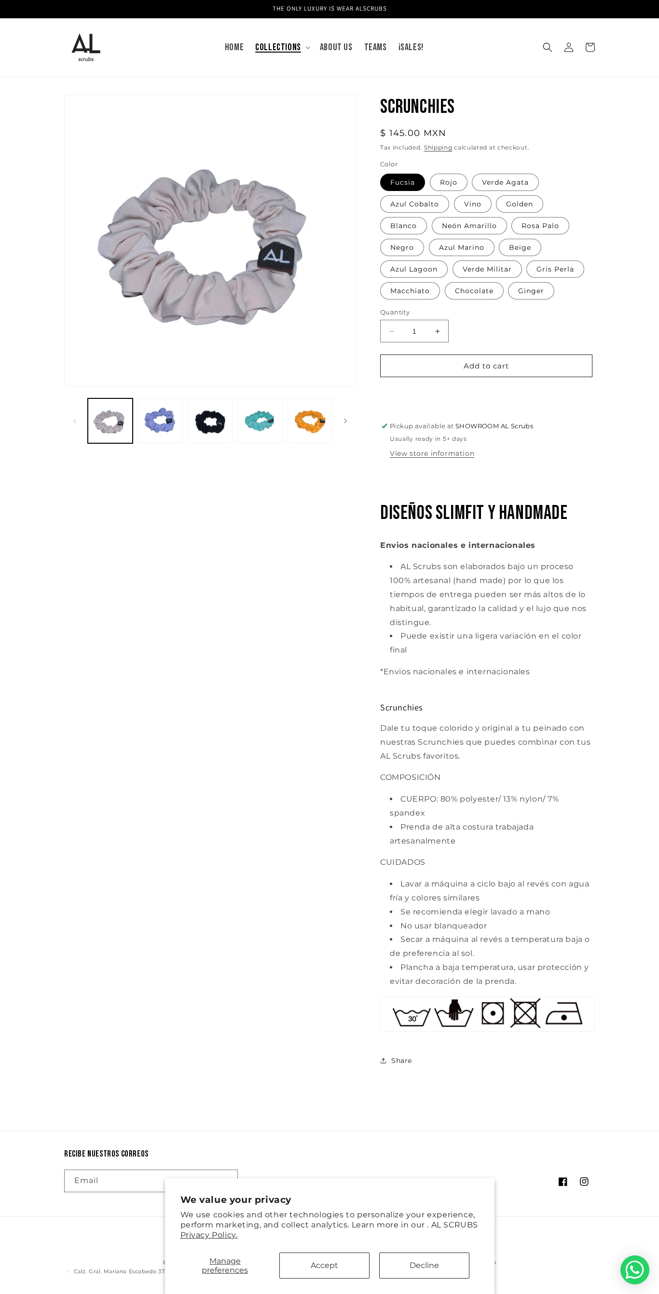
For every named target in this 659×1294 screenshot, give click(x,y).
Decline (424, 1265)
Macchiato (410, 290)
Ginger (531, 290)
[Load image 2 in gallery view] (159, 420)
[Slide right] (345, 421)
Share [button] (401, 1060)
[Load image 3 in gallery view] (210, 420)
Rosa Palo (540, 225)
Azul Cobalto (414, 204)
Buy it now (486, 393)
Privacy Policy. (209, 1235)
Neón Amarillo (469, 225)
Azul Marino (461, 247)
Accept (324, 1265)
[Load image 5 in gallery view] (310, 420)
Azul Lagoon (414, 269)
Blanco (403, 225)
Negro (402, 247)
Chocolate (474, 290)
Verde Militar (487, 269)
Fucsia (402, 182)
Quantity (395, 312)
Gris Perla (555, 269)
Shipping (438, 147)
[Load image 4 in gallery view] (259, 420)
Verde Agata (505, 182)
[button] (281, 47)
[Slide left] (74, 421)
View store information (432, 453)
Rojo (448, 182)
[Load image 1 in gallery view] (110, 420)
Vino (472, 204)
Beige (520, 247)
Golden (519, 204)
